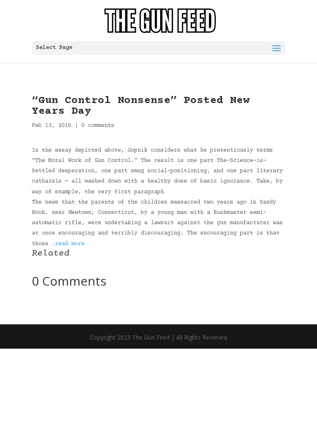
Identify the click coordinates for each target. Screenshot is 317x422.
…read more (68, 244)
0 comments (97, 125)
